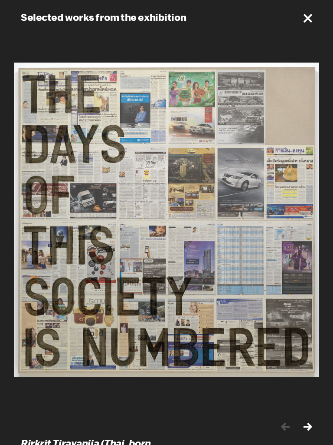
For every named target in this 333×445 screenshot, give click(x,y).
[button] (308, 18)
